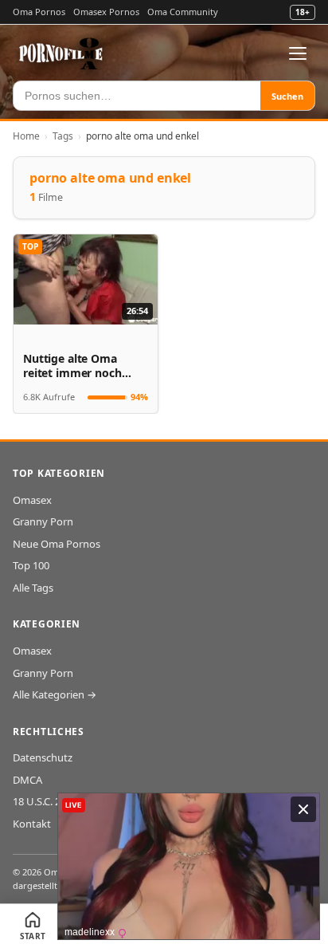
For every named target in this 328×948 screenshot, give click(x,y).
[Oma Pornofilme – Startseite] (61, 53)
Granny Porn (43, 521)
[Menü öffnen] (297, 53)
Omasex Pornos (106, 12)
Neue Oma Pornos (56, 544)
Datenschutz (42, 757)
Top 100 (31, 565)
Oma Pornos (39, 12)
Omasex (32, 500)
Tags (63, 136)
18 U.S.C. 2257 (45, 801)
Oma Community (182, 12)
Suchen (287, 96)
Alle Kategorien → (54, 694)
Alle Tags (33, 587)
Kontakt (32, 823)
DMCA (27, 780)
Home (26, 136)
